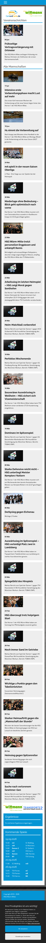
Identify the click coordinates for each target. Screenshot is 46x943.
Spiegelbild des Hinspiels (19, 581)
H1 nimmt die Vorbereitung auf (21, 130)
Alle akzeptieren (23, 928)
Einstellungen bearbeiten (23, 936)
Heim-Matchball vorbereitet (20, 324)
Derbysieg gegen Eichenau (19, 512)
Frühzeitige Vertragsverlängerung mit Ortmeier (19, 47)
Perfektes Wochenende (18, 358)
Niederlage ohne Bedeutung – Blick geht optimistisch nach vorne (21, 204)
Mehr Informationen (34, 923)
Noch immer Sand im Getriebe (21, 649)
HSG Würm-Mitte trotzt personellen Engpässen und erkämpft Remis (20, 244)
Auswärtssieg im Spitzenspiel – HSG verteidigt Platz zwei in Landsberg (22, 544)
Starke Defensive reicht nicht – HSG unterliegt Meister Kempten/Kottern (22, 472)
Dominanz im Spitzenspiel (19, 433)
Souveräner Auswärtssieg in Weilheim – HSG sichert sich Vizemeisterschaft (20, 395)
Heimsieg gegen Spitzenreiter (21, 755)
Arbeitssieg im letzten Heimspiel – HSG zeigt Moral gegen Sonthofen (23, 285)
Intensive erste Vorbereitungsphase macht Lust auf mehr (22, 93)
